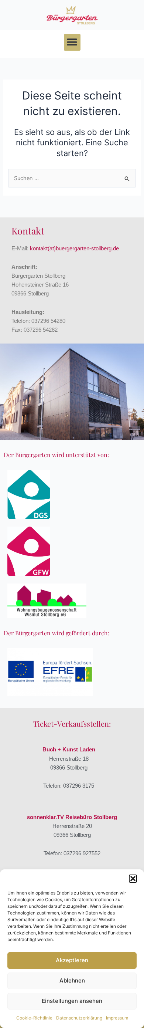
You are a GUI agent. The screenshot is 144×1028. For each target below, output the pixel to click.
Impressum (117, 1018)
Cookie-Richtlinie (34, 1018)
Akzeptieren (72, 960)
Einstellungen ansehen (72, 1000)
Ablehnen (72, 980)
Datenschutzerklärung (79, 1018)
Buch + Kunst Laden (68, 750)
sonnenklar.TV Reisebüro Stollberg (72, 817)
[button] (133, 878)
